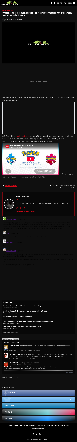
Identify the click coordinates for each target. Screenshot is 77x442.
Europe (55, 185)
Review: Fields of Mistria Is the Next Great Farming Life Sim (25, 311)
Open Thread (19, 426)
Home (10, 426)
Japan (61, 185)
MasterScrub (14, 346)
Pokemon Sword (65, 188)
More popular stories (10, 332)
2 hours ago (36, 350)
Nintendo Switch (8, 10)
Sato (10, 19)
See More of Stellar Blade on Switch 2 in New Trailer (22, 326)
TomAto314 (14, 363)
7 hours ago (36, 359)
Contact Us (52, 426)
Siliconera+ (31, 426)
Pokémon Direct (22, 136)
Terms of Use (63, 426)
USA (73, 188)
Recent (10, 339)
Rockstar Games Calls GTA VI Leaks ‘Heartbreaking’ (22, 306)
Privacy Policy (38, 428)
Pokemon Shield (70, 185)
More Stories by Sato (25, 212)
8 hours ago (41, 368)
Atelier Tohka (15, 354)
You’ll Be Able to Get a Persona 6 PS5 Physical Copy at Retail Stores (28, 321)
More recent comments (10, 377)
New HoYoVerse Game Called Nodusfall (17, 316)
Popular (16, 339)
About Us (42, 426)
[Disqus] (38, 241)
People (5, 339)
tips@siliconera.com (42, 439)
